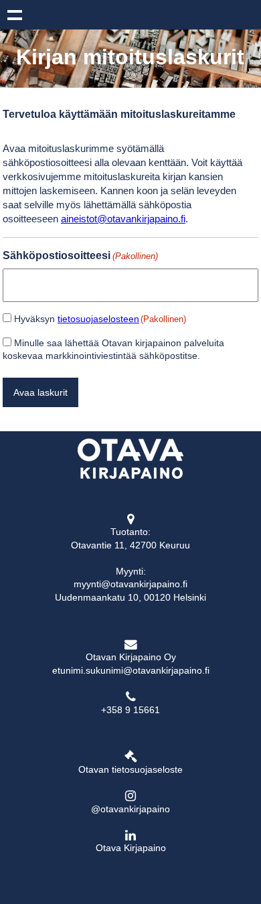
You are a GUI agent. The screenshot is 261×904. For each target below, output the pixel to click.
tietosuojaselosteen (98, 318)
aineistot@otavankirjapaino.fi (123, 218)
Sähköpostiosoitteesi (80, 255)
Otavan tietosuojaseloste (130, 769)
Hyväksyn (100, 318)
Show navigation (14, 14)
